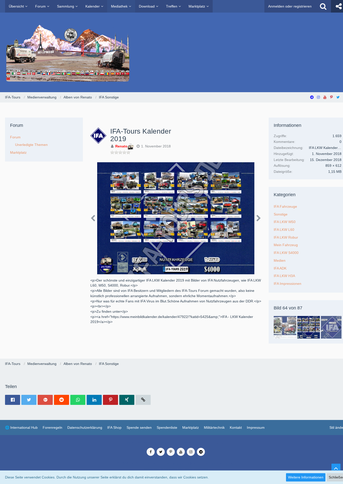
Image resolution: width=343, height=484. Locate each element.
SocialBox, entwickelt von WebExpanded (176, 469)
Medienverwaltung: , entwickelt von (175, 443)
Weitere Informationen (305, 477)
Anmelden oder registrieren (290, 6)
